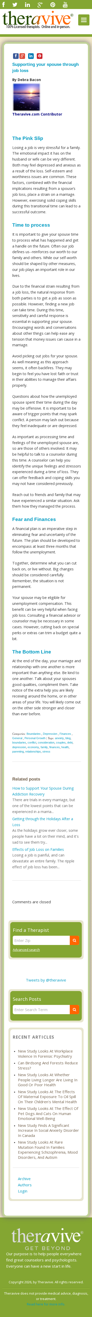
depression (19, 747)
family (44, 747)
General (17, 738)
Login (22, 1191)
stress (46, 751)
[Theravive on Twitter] (14, 4)
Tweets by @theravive (46, 980)
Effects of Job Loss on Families (38, 849)
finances (54, 747)
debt (70, 742)
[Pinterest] (52, 4)
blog (68, 738)
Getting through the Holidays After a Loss (42, 821)
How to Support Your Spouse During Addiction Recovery (43, 791)
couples (61, 742)
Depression (50, 733)
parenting (18, 751)
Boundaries (34, 733)
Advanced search (26, 949)
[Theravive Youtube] (65, 4)
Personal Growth (35, 738)
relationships (33, 751)
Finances (65, 733)
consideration (46, 742)
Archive (24, 1178)
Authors (25, 1184)
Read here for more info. (46, 1304)
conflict (32, 742)
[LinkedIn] (27, 4)
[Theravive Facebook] (3, 4)
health (65, 747)
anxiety (59, 738)
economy (33, 747)
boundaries (19, 742)
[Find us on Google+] (40, 4)
